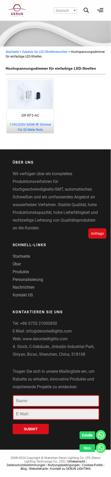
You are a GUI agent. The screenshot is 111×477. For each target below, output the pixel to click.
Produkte (21, 271)
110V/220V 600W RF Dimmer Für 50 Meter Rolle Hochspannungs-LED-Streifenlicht (30, 130)
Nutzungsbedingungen (64, 465)
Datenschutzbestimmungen (26, 465)
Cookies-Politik (92, 465)
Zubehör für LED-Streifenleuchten (45, 52)
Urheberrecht (76, 461)
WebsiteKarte (38, 469)
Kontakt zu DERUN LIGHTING (70, 469)
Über (17, 264)
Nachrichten (24, 287)
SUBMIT (31, 429)
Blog (24, 469)
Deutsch (62, 11)
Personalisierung (28, 279)
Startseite (12, 52)
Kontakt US (23, 295)
